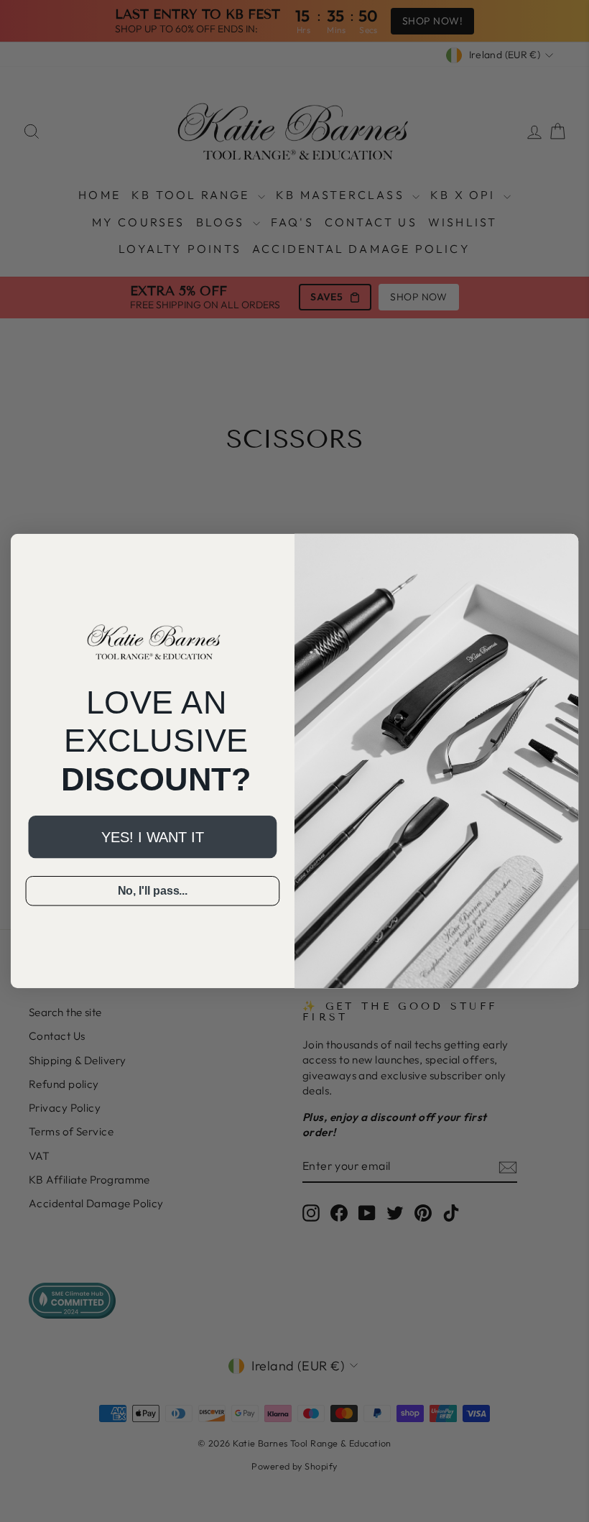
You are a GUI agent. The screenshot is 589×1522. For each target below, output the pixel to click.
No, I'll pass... (153, 891)
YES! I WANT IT (152, 837)
